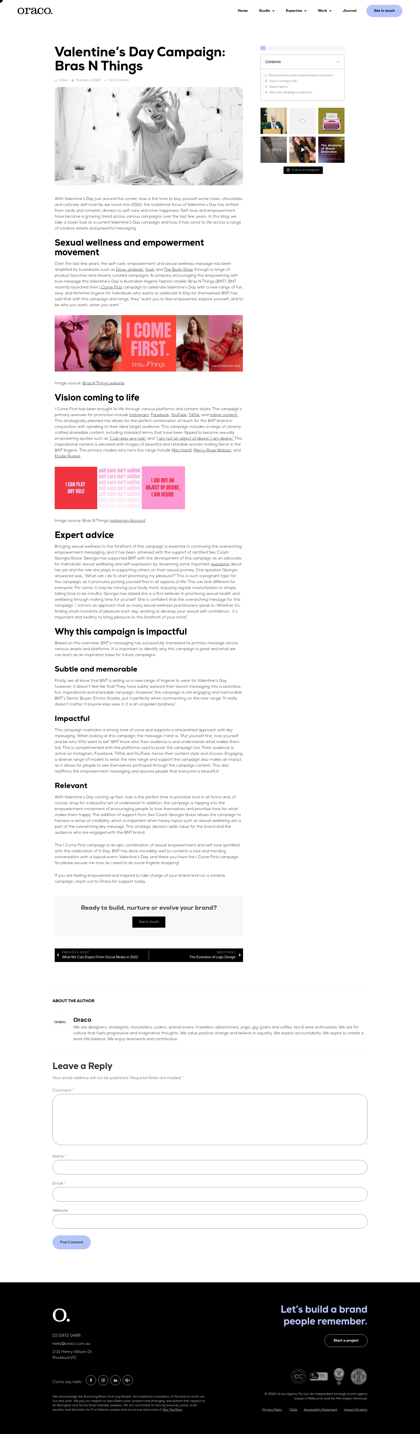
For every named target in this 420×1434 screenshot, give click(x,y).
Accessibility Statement (320, 1409)
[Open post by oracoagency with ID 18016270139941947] (274, 121)
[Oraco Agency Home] (35, 11)
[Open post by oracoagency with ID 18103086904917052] (302, 150)
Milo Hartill (182, 451)
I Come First (110, 288)
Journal (349, 11)
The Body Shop (178, 270)
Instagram (139, 415)
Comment (63, 1091)
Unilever (135, 270)
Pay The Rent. (173, 1409)
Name (59, 1157)
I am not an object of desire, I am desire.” (195, 439)
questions (220, 564)
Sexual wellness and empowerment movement (301, 75)
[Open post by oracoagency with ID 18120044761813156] (274, 150)
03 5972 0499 (66, 1336)
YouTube (179, 415)
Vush (149, 270)
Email (58, 1184)
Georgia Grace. (69, 559)
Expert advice (279, 86)
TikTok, (194, 415)
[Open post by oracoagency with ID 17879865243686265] (302, 121)
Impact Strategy (356, 1409)
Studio (264, 11)
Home (243, 11)
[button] (338, 62)
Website (60, 1211)
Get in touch (149, 922)
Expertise (294, 11)
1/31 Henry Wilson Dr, (72, 1352)
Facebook (160, 415)
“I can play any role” (127, 439)
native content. (224, 415)
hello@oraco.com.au (71, 1344)
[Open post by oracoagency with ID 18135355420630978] (331, 121)
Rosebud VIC (64, 1358)
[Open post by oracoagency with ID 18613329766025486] (331, 150)
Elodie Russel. (68, 456)
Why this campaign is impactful (291, 92)
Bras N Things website (103, 383)
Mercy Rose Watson (212, 451)
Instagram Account (127, 521)
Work (322, 11)
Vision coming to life (283, 81)
